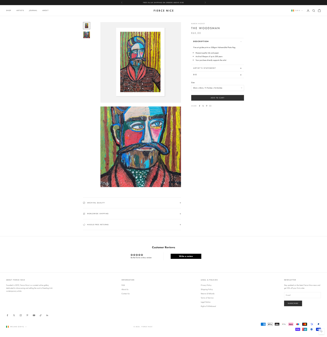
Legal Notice (205, 302)
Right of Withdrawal (208, 306)
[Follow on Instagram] (20, 315)
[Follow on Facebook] (7, 315)
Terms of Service (207, 298)
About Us (124, 289)
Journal (33, 10)
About (45, 10)
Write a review (186, 256)
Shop (8, 10)
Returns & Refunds (207, 293)
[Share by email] (210, 106)
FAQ (123, 285)
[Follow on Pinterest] (27, 315)
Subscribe (293, 303)
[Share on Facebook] (199, 106)
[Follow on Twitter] (14, 315)
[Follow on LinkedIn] (47, 315)
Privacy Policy (206, 285)
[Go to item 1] (86, 25)
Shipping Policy (207, 289)
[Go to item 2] (86, 34)
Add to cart (217, 98)
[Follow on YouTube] (34, 315)
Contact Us (125, 293)
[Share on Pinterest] (207, 106)
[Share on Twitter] (203, 106)
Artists (20, 10)
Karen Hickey (198, 23)
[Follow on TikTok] (40, 315)
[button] (217, 41)
